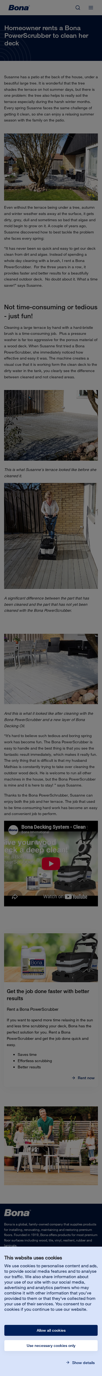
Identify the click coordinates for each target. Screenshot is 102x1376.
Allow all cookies (51, 1330)
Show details (83, 1362)
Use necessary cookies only (51, 1345)
